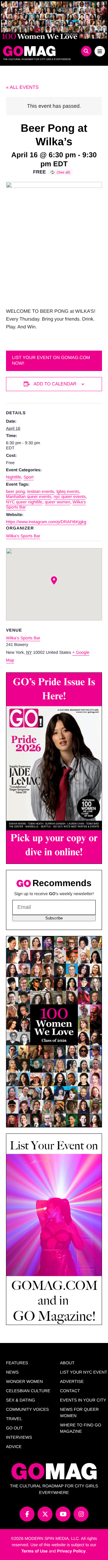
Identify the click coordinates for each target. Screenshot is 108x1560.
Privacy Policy (71, 1551)
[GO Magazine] (41, 51)
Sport (28, 477)
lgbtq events (67, 491)
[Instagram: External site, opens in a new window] (81, 1514)
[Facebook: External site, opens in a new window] (27, 1514)
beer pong (15, 491)
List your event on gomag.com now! (51, 360)
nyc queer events (70, 496)
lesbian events (40, 491)
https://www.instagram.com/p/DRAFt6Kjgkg (46, 521)
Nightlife (13, 477)
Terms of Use (34, 1551)
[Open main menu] (99, 51)
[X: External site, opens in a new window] (45, 1514)
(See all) (63, 172)
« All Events (22, 87)
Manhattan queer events (28, 496)
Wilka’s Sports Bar (23, 535)
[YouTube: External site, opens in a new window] (63, 1514)
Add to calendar (55, 383)
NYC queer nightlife (24, 501)
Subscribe (54, 918)
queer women (57, 501)
